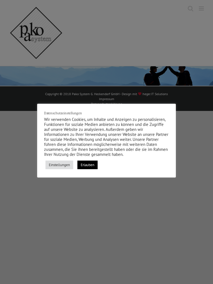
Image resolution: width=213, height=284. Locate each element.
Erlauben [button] (87, 165)
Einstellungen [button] (59, 165)
